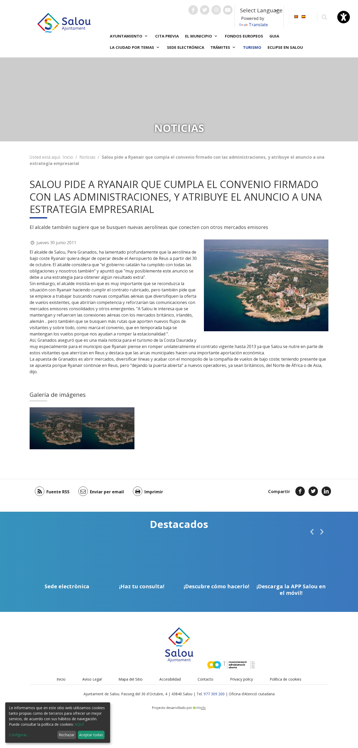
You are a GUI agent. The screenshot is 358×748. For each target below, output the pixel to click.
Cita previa (167, 36)
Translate (258, 25)
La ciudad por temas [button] (132, 47)
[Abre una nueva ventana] (193, 10)
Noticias (87, 157)
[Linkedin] (326, 491)
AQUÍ (79, 724)
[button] (312, 531)
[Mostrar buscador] (324, 16)
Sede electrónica (185, 47)
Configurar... (19, 734)
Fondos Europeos (244, 36)
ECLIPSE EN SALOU (285, 47)
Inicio (68, 157)
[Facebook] (300, 491)
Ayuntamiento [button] (126, 36)
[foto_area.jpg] (56, 428)
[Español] (303, 16)
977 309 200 (214, 693)
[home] (64, 22)
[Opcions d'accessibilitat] (343, 17)
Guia (274, 36)
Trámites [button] (220, 47)
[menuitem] (296, 16)
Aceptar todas (91, 734)
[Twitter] (313, 491)
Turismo (252, 47)
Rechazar (66, 734)
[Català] (296, 16)
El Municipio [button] (199, 36)
